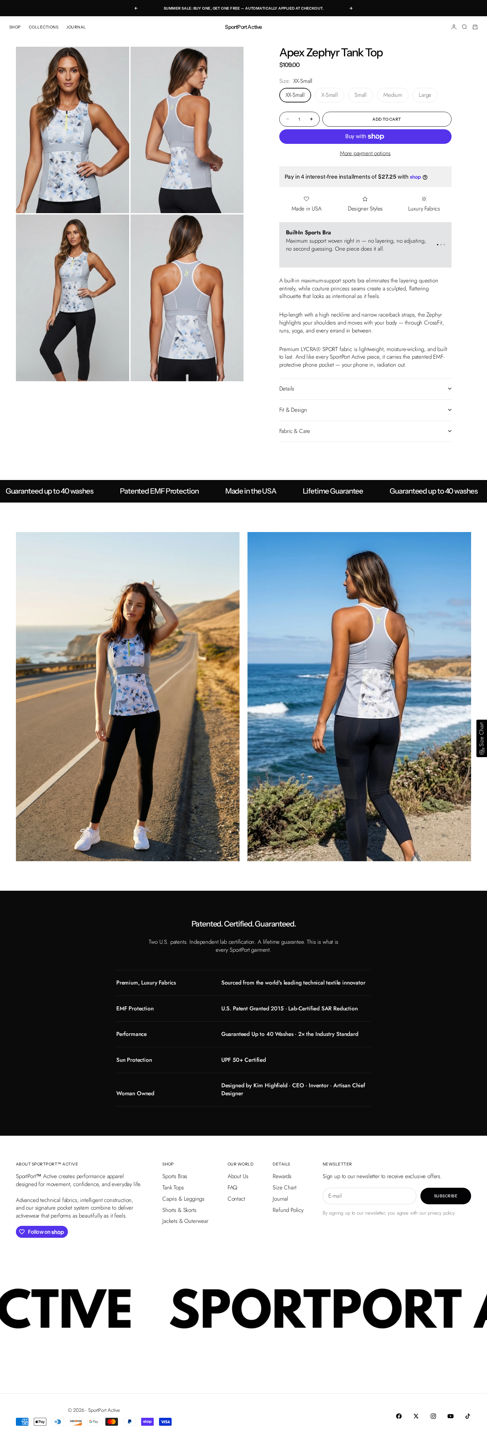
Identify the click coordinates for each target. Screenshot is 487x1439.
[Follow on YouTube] (450, 1416)
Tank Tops (173, 1187)
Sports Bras (174, 1176)
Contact (236, 1199)
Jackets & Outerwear (185, 1221)
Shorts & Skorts (179, 1210)
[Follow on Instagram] (433, 1416)
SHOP (15, 27)
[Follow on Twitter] (416, 1416)
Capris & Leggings (183, 1199)
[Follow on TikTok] (467, 1416)
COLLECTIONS (43, 27)
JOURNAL (76, 27)
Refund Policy (288, 1210)
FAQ (233, 1187)
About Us (238, 1176)
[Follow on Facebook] (399, 1416)
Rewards (282, 1176)
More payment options (365, 153)
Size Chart (284, 1187)
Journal (280, 1199)
